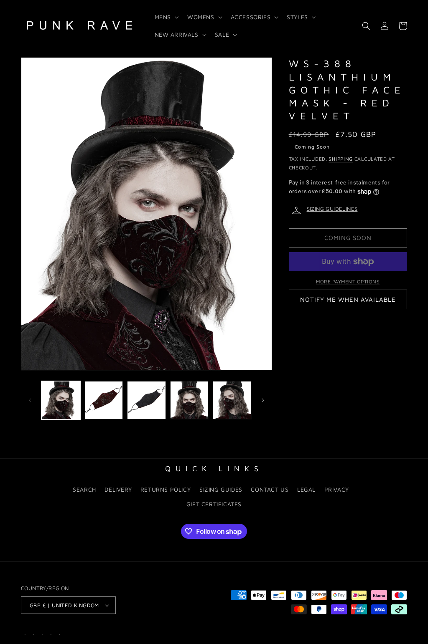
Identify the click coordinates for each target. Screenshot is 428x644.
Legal (306, 489)
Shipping (341, 159)
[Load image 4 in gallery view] (189, 400)
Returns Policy (165, 489)
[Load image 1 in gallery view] (60, 400)
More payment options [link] (348, 281)
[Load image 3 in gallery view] (146, 400)
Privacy (336, 489)
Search (84, 489)
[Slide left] (30, 400)
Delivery (118, 489)
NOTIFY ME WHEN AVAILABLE (348, 299)
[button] (166, 17)
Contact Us (269, 489)
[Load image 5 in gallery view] (232, 400)
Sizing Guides (220, 489)
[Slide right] (263, 400)
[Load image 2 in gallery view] (103, 400)
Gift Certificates (214, 504)
